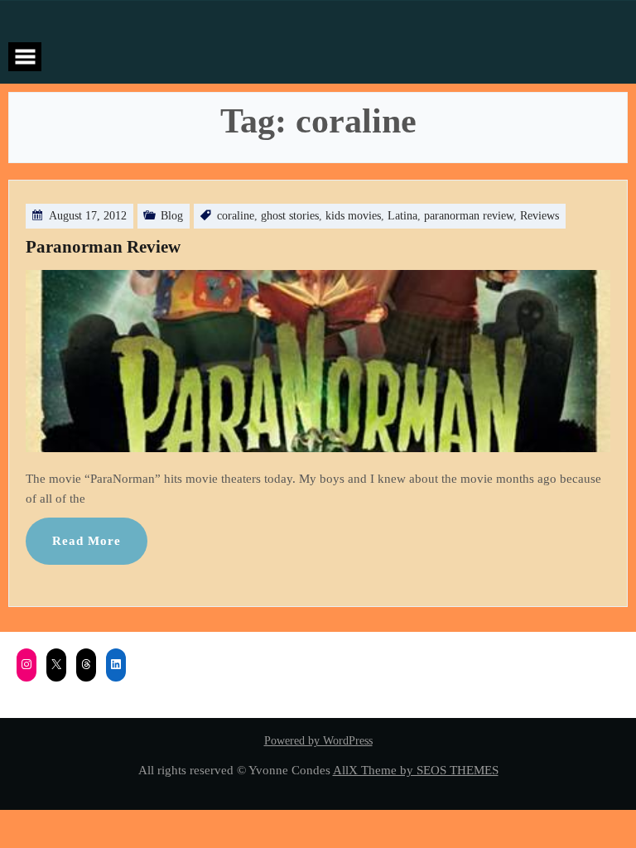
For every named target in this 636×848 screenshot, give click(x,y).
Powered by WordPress (318, 741)
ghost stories (290, 216)
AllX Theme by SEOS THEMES (416, 770)
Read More (86, 540)
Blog (172, 216)
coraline (235, 216)
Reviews (539, 216)
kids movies (353, 216)
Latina (402, 216)
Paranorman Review (103, 247)
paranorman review (468, 216)
